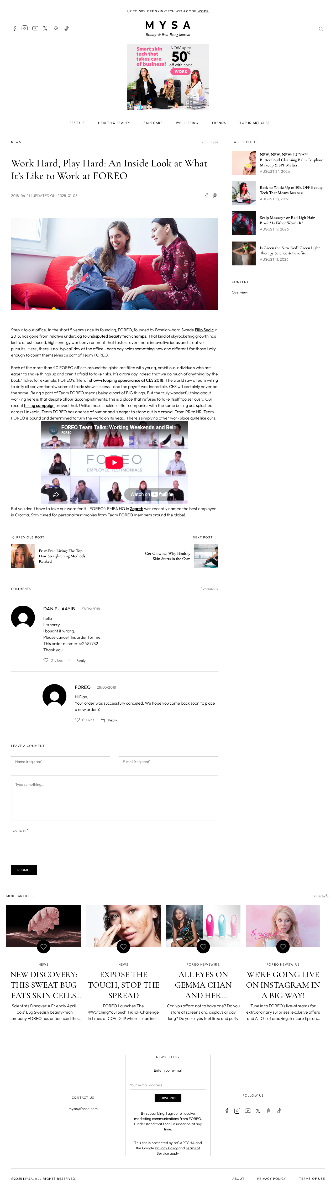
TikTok (67, 28)
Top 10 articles (254, 123)
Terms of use (312, 1179)
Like (46, 660)
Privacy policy (271, 1179)
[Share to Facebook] (206, 195)
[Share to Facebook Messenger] (215, 195)
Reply (81, 660)
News (16, 142)
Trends (219, 123)
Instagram (25, 28)
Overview (240, 292)
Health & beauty (114, 123)
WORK (203, 11)
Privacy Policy (166, 1148)
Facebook (14, 28)
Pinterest (56, 28)
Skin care (153, 123)
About (238, 1179)
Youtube (35, 28)
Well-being (187, 123)
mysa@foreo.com (83, 1108)
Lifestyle (75, 123)
